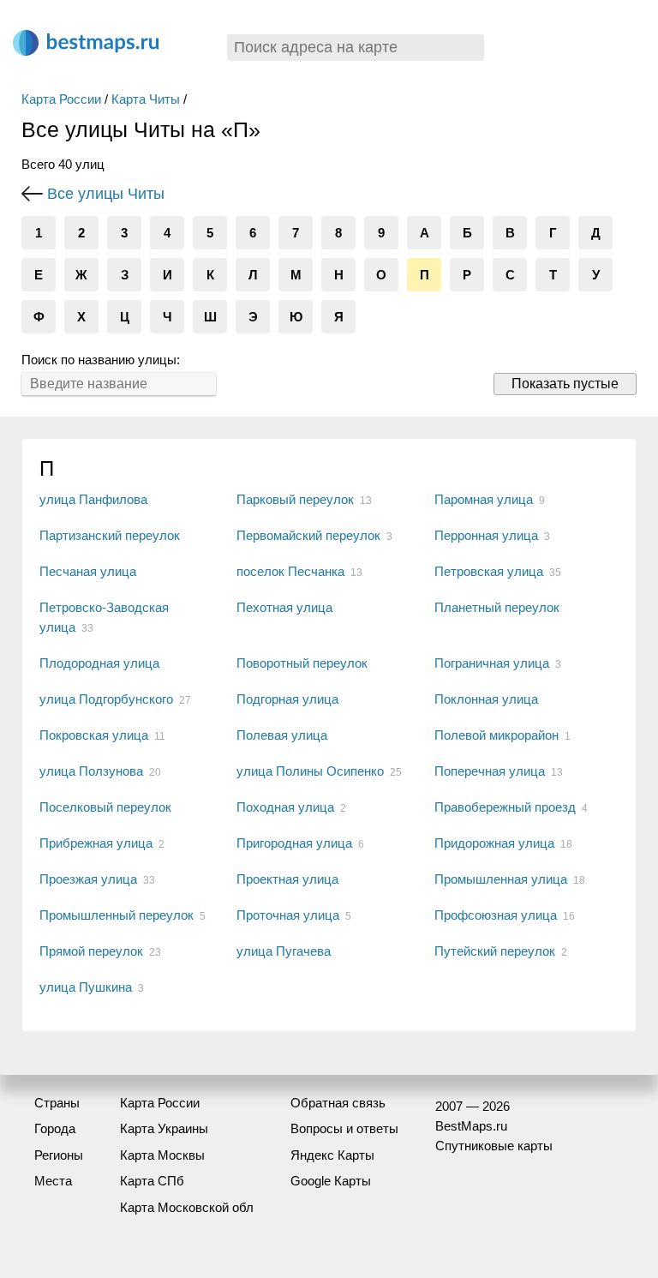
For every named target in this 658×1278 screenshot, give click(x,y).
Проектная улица (287, 879)
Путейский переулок (494, 951)
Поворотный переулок (302, 663)
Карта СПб (152, 1180)
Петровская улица (488, 571)
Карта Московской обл (187, 1207)
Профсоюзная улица (495, 915)
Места (53, 1180)
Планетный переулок (496, 607)
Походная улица (285, 807)
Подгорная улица (287, 699)
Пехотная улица (284, 607)
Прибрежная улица (96, 843)
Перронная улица (486, 535)
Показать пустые (565, 383)
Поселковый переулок (105, 807)
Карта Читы (145, 99)
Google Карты (330, 1180)
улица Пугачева (283, 951)
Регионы (58, 1155)
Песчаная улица (87, 571)
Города (54, 1128)
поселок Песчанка (290, 571)
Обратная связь (338, 1102)
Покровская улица (93, 735)
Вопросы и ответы (344, 1128)
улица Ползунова (91, 771)
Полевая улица (281, 735)
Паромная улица (483, 499)
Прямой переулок (91, 951)
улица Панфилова (93, 499)
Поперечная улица (489, 771)
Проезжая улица (88, 879)
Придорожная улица (494, 843)
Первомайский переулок (308, 535)
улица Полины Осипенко (310, 771)
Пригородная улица (294, 843)
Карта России (61, 99)
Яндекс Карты (332, 1155)
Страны (57, 1102)
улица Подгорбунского (106, 699)
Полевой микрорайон (496, 735)
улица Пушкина (85, 987)
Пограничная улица (491, 663)
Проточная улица (287, 915)
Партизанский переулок (109, 535)
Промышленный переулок (116, 915)
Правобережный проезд (505, 807)
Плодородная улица (99, 663)
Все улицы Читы (105, 193)
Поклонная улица (486, 699)
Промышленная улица (500, 879)
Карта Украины (164, 1128)
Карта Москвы (162, 1155)
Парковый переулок (295, 499)
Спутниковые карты (494, 1145)
